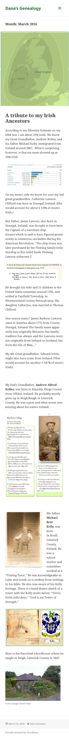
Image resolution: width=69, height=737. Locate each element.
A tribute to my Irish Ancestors (30, 118)
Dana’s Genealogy (23, 8)
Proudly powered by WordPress (21, 732)
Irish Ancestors (38, 723)
